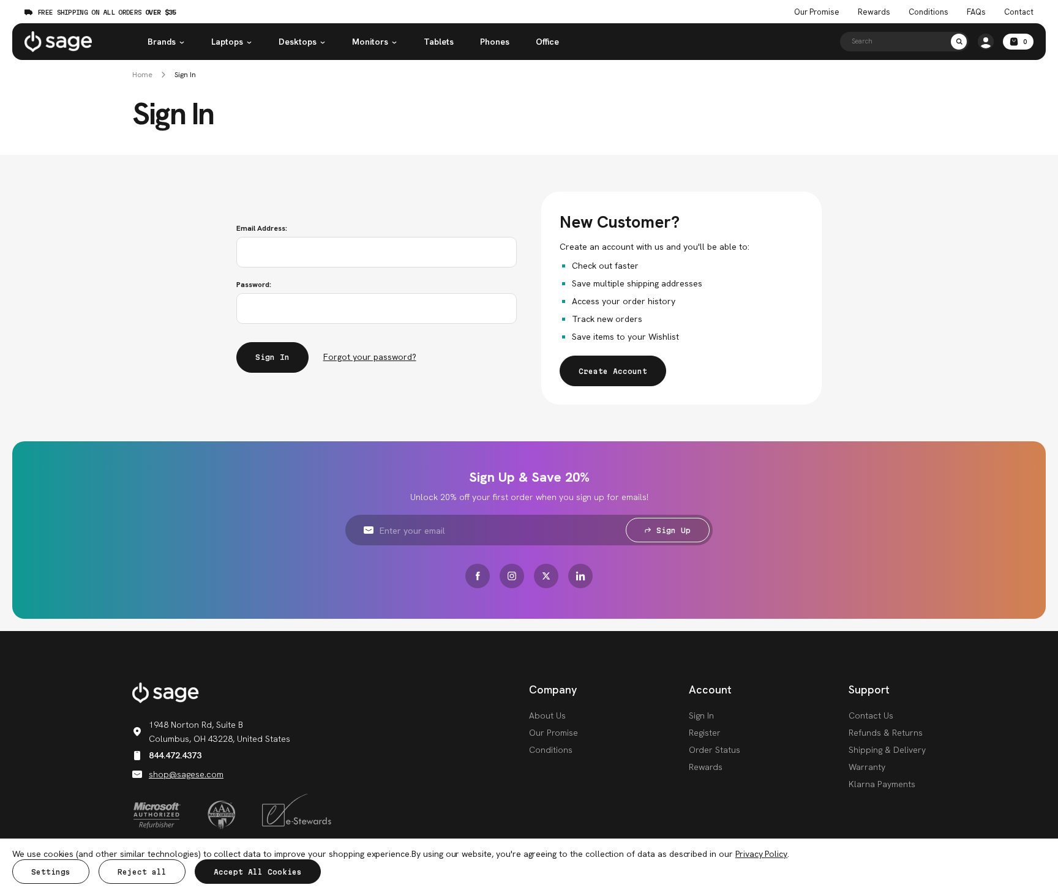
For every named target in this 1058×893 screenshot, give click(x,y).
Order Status (714, 749)
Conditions (928, 12)
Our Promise (816, 12)
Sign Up (673, 530)
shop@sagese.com (186, 774)
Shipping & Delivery (887, 749)
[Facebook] (477, 576)
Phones (494, 41)
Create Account (613, 371)
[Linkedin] (580, 576)
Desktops (298, 41)
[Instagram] (512, 576)
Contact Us (871, 715)
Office (547, 41)
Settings (50, 872)
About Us (547, 715)
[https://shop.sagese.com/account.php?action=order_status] (986, 42)
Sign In (185, 75)
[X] (546, 576)
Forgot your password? (369, 356)
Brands (162, 41)
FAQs (976, 12)
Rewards (874, 12)
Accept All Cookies (258, 872)
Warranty (867, 766)
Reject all (142, 872)
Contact (1019, 12)
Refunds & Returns (886, 732)
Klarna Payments (882, 784)
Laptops (227, 41)
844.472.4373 (175, 755)
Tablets (439, 41)
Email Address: (261, 228)
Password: (253, 285)
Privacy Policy (761, 853)
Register (705, 732)
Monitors (370, 41)
